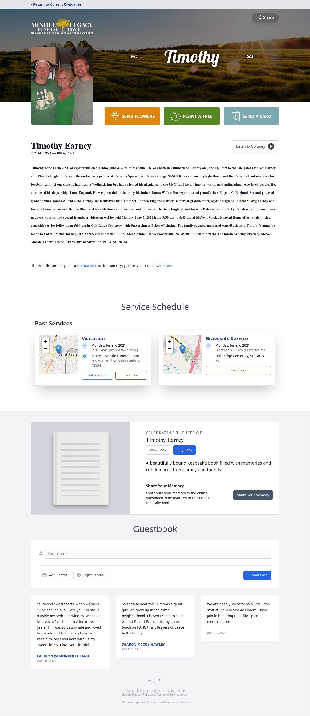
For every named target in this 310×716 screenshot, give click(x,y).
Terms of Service (168, 695)
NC (217, 360)
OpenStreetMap (160, 702)
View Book (158, 450)
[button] (58, 349)
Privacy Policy (141, 695)
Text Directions (97, 375)
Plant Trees (131, 375)
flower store (162, 265)
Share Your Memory (253, 495)
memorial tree (89, 265)
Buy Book (184, 450)
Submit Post (257, 575)
